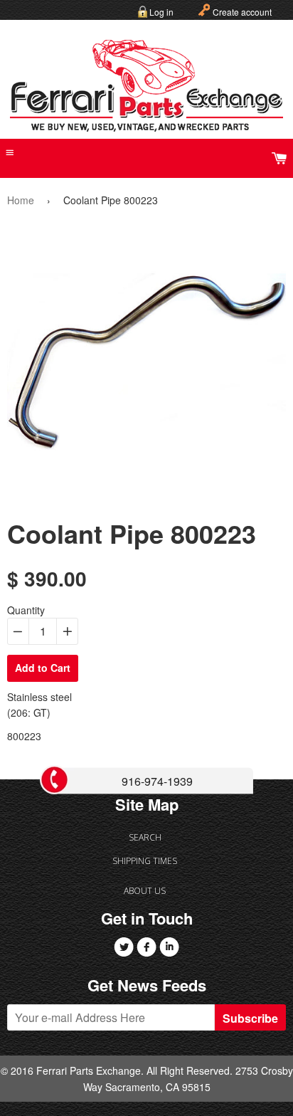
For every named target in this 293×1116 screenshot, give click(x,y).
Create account (242, 12)
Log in (161, 12)
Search (145, 837)
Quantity (26, 610)
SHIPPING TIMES (144, 861)
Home (20, 200)
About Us (145, 891)
